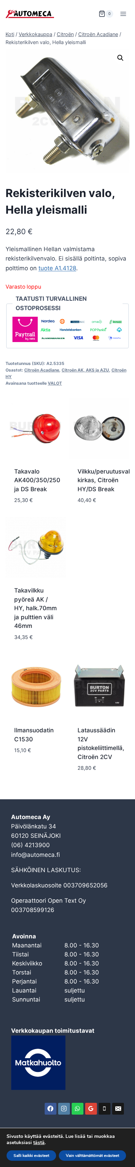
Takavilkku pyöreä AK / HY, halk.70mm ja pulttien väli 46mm (35, 608)
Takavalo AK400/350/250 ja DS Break (37, 480)
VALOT (55, 383)
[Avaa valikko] (123, 13)
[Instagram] (64, 1109)
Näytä (23, 771)
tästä (39, 1143)
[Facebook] (50, 1109)
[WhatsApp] (77, 1109)
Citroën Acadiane (41, 370)
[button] (120, 58)
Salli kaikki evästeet (31, 1155)
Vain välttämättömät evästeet (92, 1155)
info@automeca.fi (35, 854)
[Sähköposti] (118, 1109)
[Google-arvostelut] (91, 1109)
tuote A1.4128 (57, 268)
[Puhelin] (104, 1109)
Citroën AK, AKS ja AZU (85, 370)
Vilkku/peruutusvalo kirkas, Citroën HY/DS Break (105, 480)
